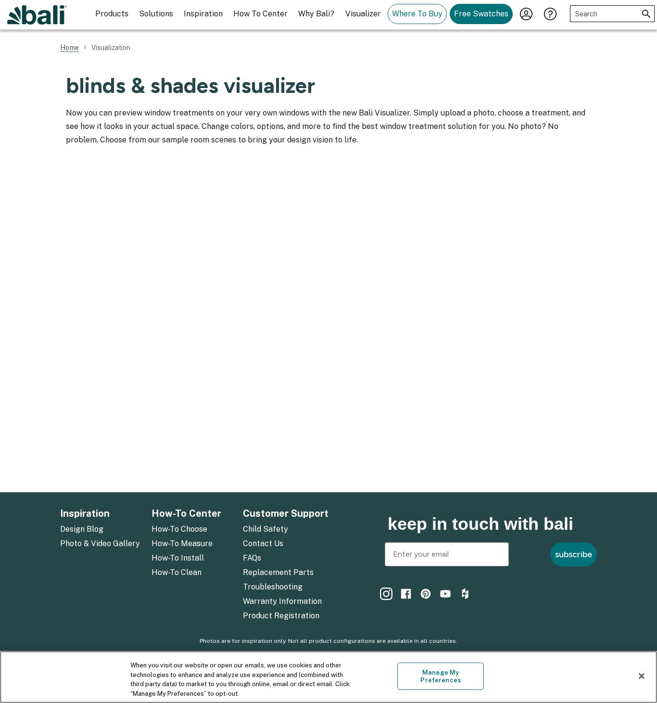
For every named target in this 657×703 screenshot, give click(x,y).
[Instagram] (386, 594)
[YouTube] (445, 594)
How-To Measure (182, 543)
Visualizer (363, 13)
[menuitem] (100, 530)
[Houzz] (465, 594)
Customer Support (285, 513)
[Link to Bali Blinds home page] (37, 15)
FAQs (252, 557)
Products (111, 13)
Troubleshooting (273, 586)
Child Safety (265, 529)
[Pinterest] (425, 594)
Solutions (156, 13)
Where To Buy (417, 13)
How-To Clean (177, 572)
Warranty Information (282, 601)
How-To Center (186, 513)
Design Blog (81, 529)
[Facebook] (406, 594)
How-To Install (178, 557)
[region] (328, 677)
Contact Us (263, 543)
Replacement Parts (278, 572)
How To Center (260, 13)
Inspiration (203, 13)
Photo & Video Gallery (100, 543)
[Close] (641, 676)
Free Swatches (481, 13)
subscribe (573, 554)
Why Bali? (316, 13)
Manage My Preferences (440, 676)
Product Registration (281, 615)
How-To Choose (179, 529)
